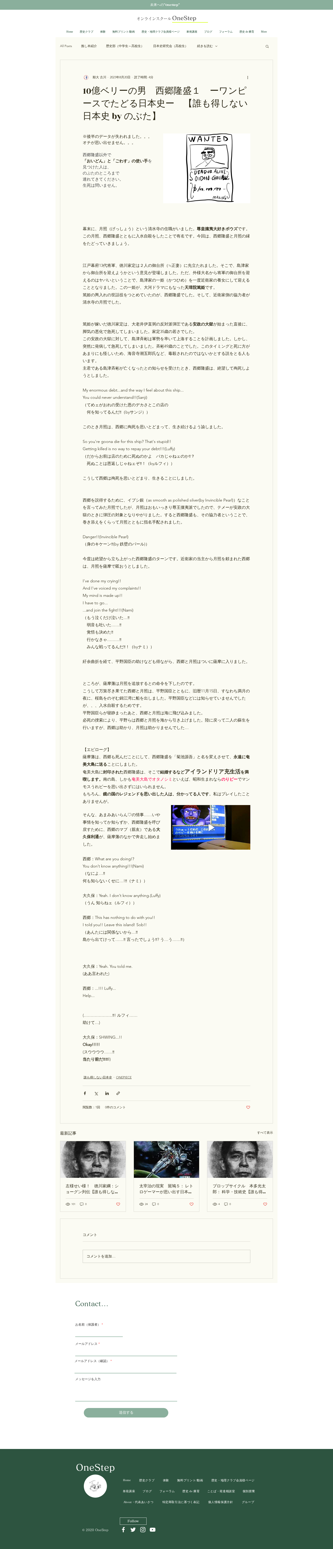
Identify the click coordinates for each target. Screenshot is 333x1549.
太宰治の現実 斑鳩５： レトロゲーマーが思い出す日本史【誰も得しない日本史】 (166, 1189)
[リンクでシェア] (118, 1093)
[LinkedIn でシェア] (107, 1093)
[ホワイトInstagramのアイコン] (142, 1529)
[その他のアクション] (247, 77)
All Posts (66, 46)
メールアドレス (86, 1344)
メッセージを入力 (88, 1379)
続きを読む (205, 46)
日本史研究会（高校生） (170, 46)
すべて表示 (265, 1133)
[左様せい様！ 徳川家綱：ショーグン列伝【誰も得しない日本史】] (93, 1159)
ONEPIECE (124, 1077)
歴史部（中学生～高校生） (125, 46)
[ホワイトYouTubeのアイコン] (152, 1529)
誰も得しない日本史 (98, 1077)
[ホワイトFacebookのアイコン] (123, 1529)
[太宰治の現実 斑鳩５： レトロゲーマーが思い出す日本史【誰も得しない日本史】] (166, 1159)
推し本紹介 (89, 46)
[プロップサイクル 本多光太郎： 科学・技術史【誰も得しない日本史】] (240, 1159)
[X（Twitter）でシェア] (96, 1093)
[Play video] (210, 827)
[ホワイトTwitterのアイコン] (133, 1529)
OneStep (95, 1467)
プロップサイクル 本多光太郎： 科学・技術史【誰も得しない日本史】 (240, 1189)
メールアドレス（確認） (92, 1361)
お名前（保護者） (88, 1325)
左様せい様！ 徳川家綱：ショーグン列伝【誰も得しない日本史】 (92, 1189)
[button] (267, 46)
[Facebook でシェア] (85, 1093)
